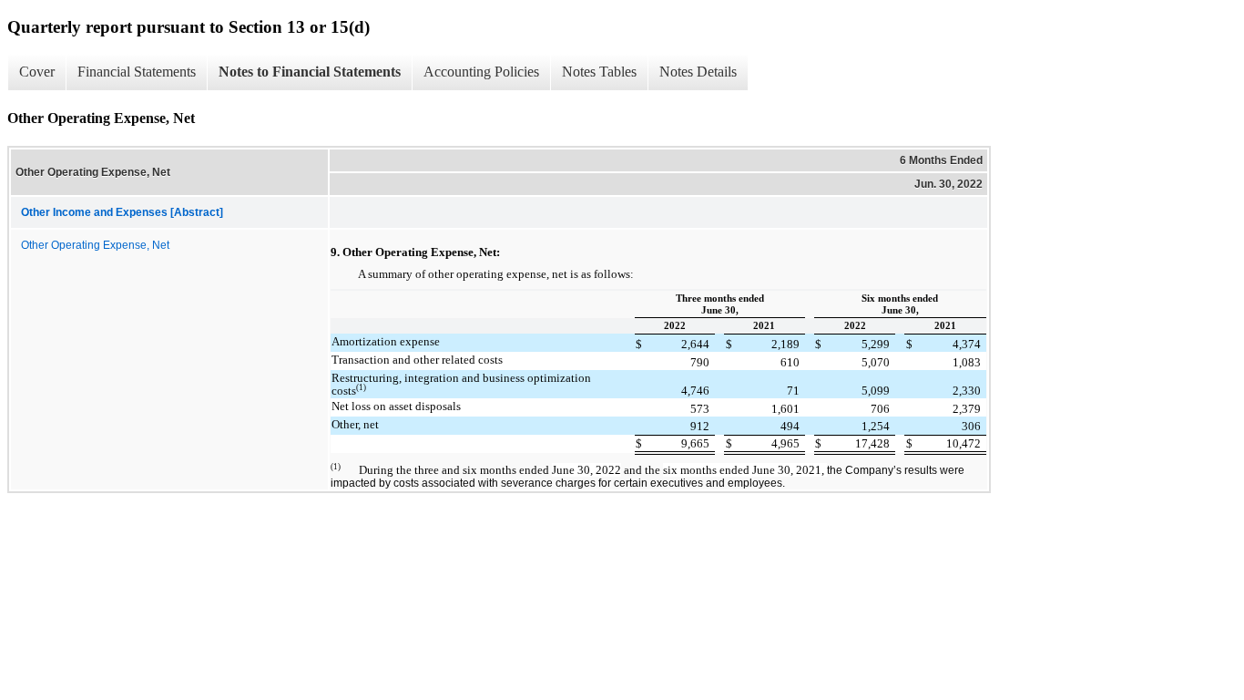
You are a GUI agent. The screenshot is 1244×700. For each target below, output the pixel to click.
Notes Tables (599, 71)
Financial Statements (136, 71)
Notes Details (698, 71)
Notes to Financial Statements (310, 71)
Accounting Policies (481, 71)
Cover (37, 71)
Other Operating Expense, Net (95, 245)
